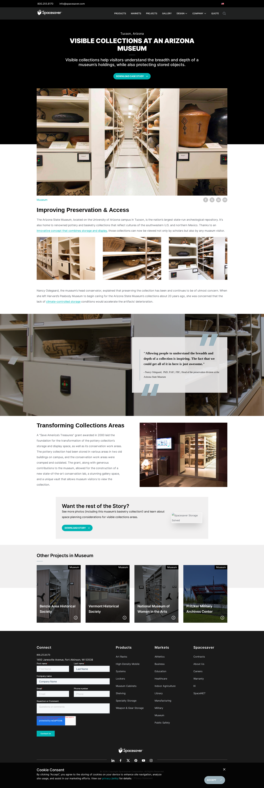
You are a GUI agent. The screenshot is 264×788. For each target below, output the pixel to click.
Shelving (121, 693)
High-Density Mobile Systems (127, 667)
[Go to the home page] (131, 750)
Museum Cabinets (126, 685)
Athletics (160, 656)
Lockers (120, 678)
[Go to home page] (50, 13)
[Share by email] (224, 199)
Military (159, 707)
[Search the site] (224, 13)
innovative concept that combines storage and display (72, 230)
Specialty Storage (126, 700)
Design (180, 13)
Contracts (199, 656)
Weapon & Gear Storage (130, 707)
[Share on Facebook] (205, 199)
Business (160, 663)
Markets (136, 13)
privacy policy (110, 778)
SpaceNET (199, 693)
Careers (197, 671)
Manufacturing (163, 700)
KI (194, 685)
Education (160, 671)
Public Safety (162, 722)
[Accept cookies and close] (224, 769)
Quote (215, 13)
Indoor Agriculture (165, 685)
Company (197, 13)
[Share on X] (212, 199)
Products (120, 13)
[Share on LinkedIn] (218, 199)
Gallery (167, 13)
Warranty (198, 678)
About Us (198, 663)
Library (159, 693)
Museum (42, 199)
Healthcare (161, 678)
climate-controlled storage (63, 301)
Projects (151, 13)
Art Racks (121, 656)
